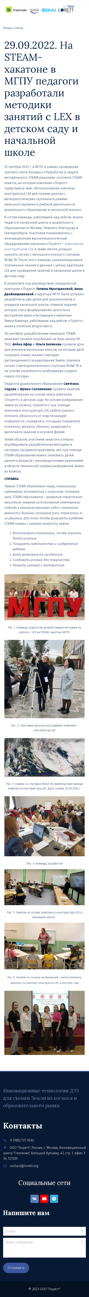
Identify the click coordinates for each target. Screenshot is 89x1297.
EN (81, 21)
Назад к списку (13, 28)
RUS (72, 21)
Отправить (16, 1268)
